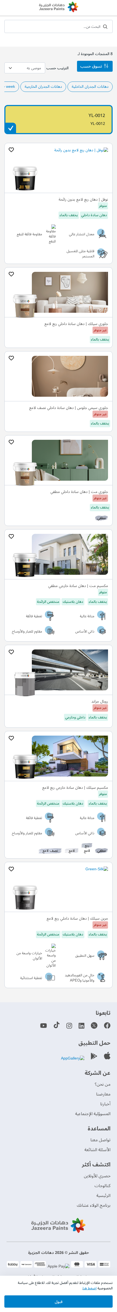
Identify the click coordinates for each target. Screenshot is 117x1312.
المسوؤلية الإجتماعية (92, 1113)
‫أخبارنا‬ (105, 1104)
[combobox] (58, 26)
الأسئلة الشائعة (97, 1149)
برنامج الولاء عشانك (93, 1205)
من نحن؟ (102, 1084)
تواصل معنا (100, 1140)
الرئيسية (103, 1195)
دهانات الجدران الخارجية (43, 87)
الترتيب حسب (57, 68)
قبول (59, 1302)
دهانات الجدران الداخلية (90, 87)
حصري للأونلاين (97, 1176)
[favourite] (11, 150)
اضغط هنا (90, 1288)
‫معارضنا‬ (103, 1094)
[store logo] (58, 7)
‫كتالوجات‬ (102, 1185)
